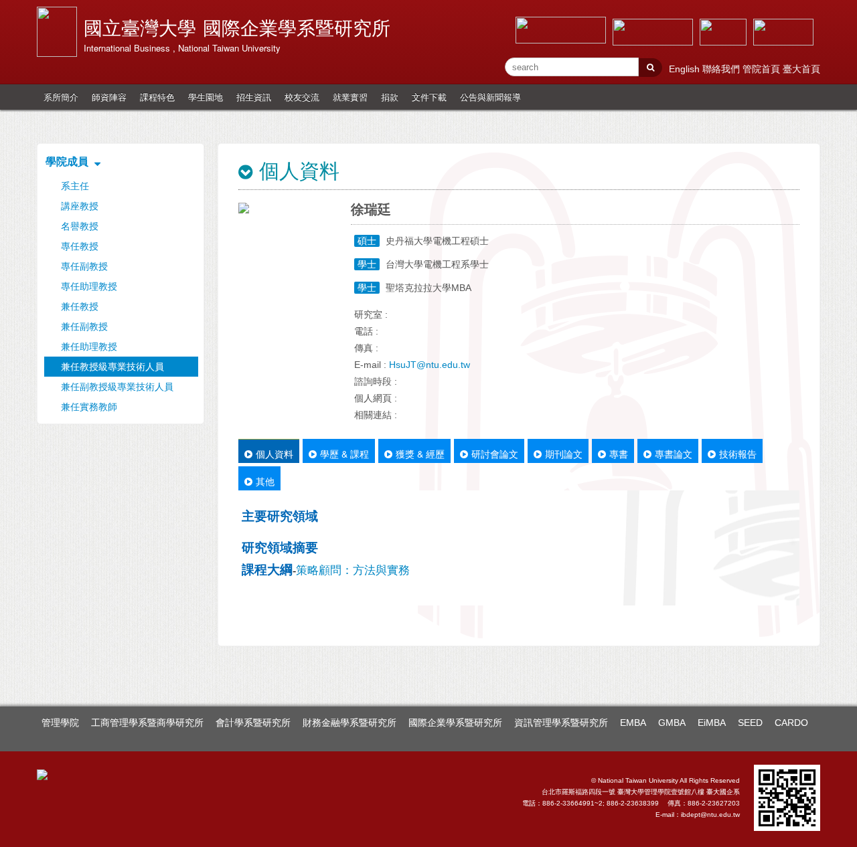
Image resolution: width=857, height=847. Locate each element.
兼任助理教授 (89, 346)
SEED (750, 722)
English (685, 69)
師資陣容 (109, 96)
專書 (618, 453)
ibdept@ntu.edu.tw (710, 814)
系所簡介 (61, 96)
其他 (265, 481)
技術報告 (738, 453)
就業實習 (350, 96)
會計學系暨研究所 (253, 722)
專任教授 (79, 246)
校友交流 (302, 96)
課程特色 (157, 96)
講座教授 (79, 206)
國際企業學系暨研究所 (455, 722)
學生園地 (205, 96)
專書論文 (673, 453)
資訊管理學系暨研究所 (561, 722)
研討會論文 (494, 453)
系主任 (75, 186)
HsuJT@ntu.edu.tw (429, 364)
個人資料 (274, 453)
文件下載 (429, 96)
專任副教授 (84, 266)
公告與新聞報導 (490, 96)
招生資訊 (253, 96)
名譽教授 (79, 226)
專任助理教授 (89, 286)
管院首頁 (763, 69)
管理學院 (60, 722)
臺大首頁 (801, 69)
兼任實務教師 (89, 406)
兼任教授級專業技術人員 (112, 366)
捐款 (389, 96)
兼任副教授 (84, 326)
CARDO (791, 722)
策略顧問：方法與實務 (353, 570)
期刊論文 (563, 453)
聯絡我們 (722, 69)
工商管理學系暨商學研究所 (147, 722)
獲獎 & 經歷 (420, 453)
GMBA (672, 722)
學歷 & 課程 (344, 453)
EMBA (633, 722)
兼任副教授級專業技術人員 (117, 386)
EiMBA (712, 722)
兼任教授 (79, 306)
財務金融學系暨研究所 (349, 722)
